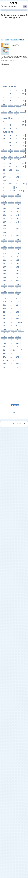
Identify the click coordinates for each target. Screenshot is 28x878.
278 (4, 364)
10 (10, 94)
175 (4, 253)
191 (11, 270)
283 (17, 367)
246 (17, 329)
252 (4, 336)
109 (11, 180)
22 (10, 104)
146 (17, 218)
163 (11, 239)
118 (4, 191)
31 (16, 111)
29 (4, 111)
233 (17, 315)
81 (4, 156)
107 (17, 177)
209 (11, 291)
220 (11, 302)
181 (4, 260)
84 (23, 156)
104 (17, 173)
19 (16, 101)
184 (4, 263)
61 (4, 139)
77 (4, 153)
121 (20, 191)
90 (10, 163)
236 (17, 319)
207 (17, 288)
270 (17, 353)
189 (17, 267)
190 (4, 270)
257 (17, 340)
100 (10, 170)
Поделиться (16, 405)
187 (4, 267)
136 (11, 208)
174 (17, 250)
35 (16, 115)
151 (11, 225)
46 (16, 125)
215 (17, 295)
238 (11, 322)
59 (16, 135)
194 (11, 274)
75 (16, 149)
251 (21, 333)
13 (4, 97)
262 (11, 347)
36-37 (5, 118)
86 (10, 160)
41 (10, 122)
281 (4, 367)
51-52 (5, 132)
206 (11, 288)
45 (10, 125)
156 (4, 232)
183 (17, 260)
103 (11, 173)
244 (4, 329)
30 (10, 111)
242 (11, 326)
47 (23, 125)
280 (17, 364)
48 (4, 128)
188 (11, 267)
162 (4, 239)
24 (23, 104)
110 (17, 180)
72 (23, 146)
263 (17, 347)
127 (17, 198)
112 (10, 184)
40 (4, 122)
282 (11, 367)
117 (17, 187)
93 (4, 167)
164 (17, 239)
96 (23, 167)
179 (11, 257)
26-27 (11, 108)
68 (23, 142)
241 (4, 326)
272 (11, 357)
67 (16, 142)
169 (4, 246)
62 (10, 139)
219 (4, 302)
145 (11, 218)
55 (12, 132)
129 (11, 201)
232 (11, 315)
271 (4, 357)
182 (11, 260)
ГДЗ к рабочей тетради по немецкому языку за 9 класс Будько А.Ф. (13, 63)
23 (16, 104)
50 (16, 128)
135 (4, 208)
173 (11, 250)
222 (4, 305)
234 (4, 319)
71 (16, 146)
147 (4, 222)
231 (4, 315)
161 (17, 236)
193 (4, 274)
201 (17, 281)
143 (17, 215)
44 (4, 125)
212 (10, 295)
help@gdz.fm (22, 423)
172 (4, 250)
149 (17, 222)
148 (11, 222)
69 (4, 146)
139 (11, 212)
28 (18, 108)
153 (4, 229)
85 (4, 160)
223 (11, 305)
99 (4, 170)
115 (4, 187)
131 (4, 205)
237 (4, 322)
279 (11, 364)
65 (4, 142)
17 (4, 101)
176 (11, 253)
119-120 (12, 191)
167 (17, 243)
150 (4, 225)
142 (11, 215)
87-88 (17, 160)
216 (4, 298)
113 (17, 184)
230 (17, 312)
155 (17, 229)
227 (17, 308)
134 (17, 205)
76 (23, 149)
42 (16, 122)
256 (11, 340)
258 (4, 343)
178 (4, 257)
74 (10, 149)
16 (18, 97)
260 (17, 343)
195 (17, 274)
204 (17, 284)
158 (17, 232)
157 (11, 232)
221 (17, 302)
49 (10, 128)
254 (17, 336)
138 (4, 212)
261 (4, 347)
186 (17, 263)
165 (4, 243)
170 (11, 246)
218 (17, 298)
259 (11, 343)
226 (11, 308)
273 (17, 357)
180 (17, 257)
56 (18, 132)
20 (23, 101)
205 (4, 288)
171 (17, 246)
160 (11, 236)
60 (23, 135)
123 (11, 194)
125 (4, 198)
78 (10, 153)
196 (4, 277)
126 (11, 198)
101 (17, 170)
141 (4, 215)
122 (4, 194)
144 (4, 218)
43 (23, 122)
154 (11, 229)
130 (17, 201)
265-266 (13, 350)
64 (23, 139)
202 (4, 284)
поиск (24, 6)
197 (11, 277)
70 (10, 146)
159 (4, 236)
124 (17, 194)
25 (4, 108)
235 (11, 319)
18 (10, 101)
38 (12, 118)
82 (10, 156)
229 (11, 312)
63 (16, 139)
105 (4, 177)
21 (4, 104)
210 (17, 291)
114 (23, 184)
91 (16, 163)
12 (23, 94)
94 (10, 167)
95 (16, 167)
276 (14, 360)
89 (4, 163)
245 (11, 329)
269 (11, 353)
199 (4, 281)
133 (11, 205)
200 (11, 281)
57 (4, 135)
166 (11, 243)
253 (11, 336)
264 (4, 350)
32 (23, 111)
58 (10, 135)
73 (4, 149)
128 (4, 201)
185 (11, 263)
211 (4, 295)
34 (10, 115)
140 (17, 212)
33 (4, 115)
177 (17, 253)
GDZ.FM (14, 3)
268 (4, 353)
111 (4, 184)
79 (16, 153)
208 (4, 291)
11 (16, 94)
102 (4, 173)
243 (17, 326)
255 (4, 340)
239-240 (19, 322)
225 (4, 308)
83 (16, 156)
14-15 (11, 97)
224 (17, 305)
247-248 (6, 333)
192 (17, 270)
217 (11, 298)
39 (18, 118)
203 (11, 284)
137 (17, 208)
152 (17, 225)
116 (10, 187)
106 (11, 177)
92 (23, 163)
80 (23, 153)
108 (4, 180)
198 (17, 277)
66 (10, 142)
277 (21, 360)
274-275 (6, 360)
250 (14, 333)
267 (21, 350)
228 (4, 312)
